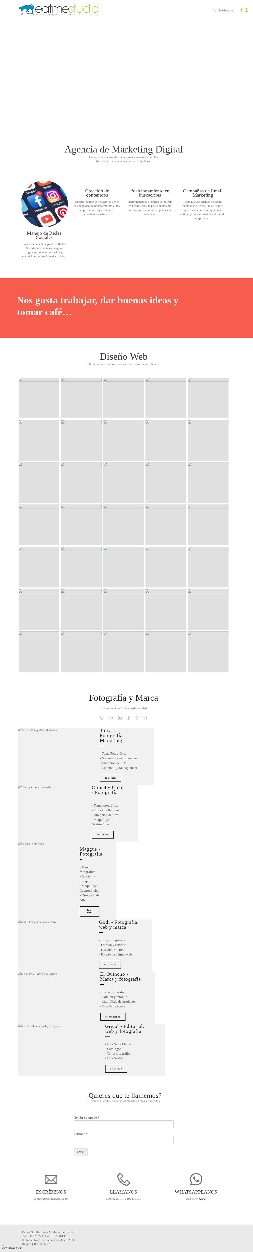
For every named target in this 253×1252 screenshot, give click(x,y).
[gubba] (123, 482)
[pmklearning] (81, 482)
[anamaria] (208, 398)
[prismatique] (39, 525)
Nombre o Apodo (86, 1117)
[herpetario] (165, 567)
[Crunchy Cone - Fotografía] (110, 718)
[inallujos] (208, 567)
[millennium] (165, 482)
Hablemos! (226, 10)
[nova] (165, 609)
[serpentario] (39, 651)
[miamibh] (123, 609)
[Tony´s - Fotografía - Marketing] (101, 718)
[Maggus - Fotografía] (120, 718)
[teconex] (165, 651)
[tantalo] (123, 651)
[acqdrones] (39, 482)
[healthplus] (81, 440)
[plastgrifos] (81, 525)
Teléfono (81, 1133)
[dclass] (208, 525)
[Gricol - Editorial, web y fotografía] (144, 718)
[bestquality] (81, 609)
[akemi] (81, 398)
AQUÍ (202, 1198)
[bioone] (208, 482)
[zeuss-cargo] (123, 398)
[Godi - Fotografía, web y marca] (129, 718)
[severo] (81, 651)
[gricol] (123, 567)
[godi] (123, 440)
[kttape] (208, 440)
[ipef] (39, 609)
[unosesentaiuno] (208, 651)
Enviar (80, 1151)
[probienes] (208, 609)
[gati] (81, 567)
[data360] (165, 525)
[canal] (123, 525)
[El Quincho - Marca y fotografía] (136, 718)
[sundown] (165, 398)
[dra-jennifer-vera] (165, 440)
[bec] (39, 440)
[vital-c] (39, 398)
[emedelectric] (39, 567)
